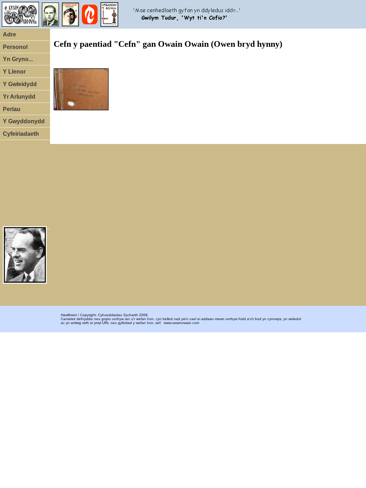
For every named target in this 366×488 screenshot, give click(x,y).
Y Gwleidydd (20, 84)
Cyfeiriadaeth (21, 134)
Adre (9, 34)
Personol (15, 47)
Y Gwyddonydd (24, 121)
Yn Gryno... (18, 59)
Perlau (11, 109)
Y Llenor (14, 72)
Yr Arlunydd (19, 97)
